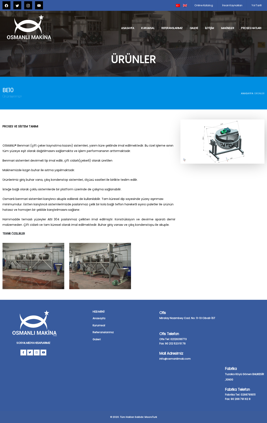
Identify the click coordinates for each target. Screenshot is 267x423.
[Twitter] (30, 352)
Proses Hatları (251, 28)
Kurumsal (147, 28)
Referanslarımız (172, 28)
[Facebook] (23, 352)
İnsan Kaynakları (232, 5)
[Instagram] (37, 352)
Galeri (194, 28)
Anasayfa (127, 28)
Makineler (227, 28)
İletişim (209, 28)
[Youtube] (43, 352)
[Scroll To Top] (259, 418)
